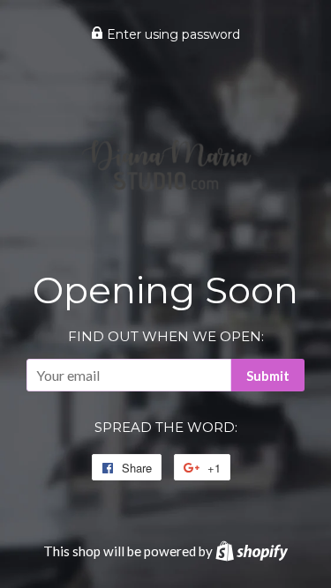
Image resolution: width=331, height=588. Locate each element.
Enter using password (171, 34)
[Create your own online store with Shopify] (251, 551)
